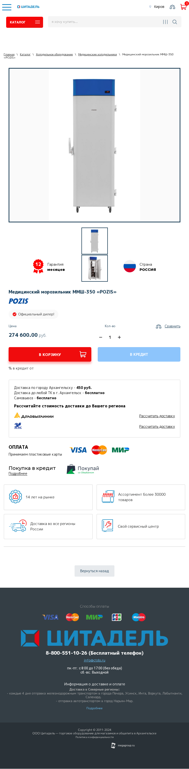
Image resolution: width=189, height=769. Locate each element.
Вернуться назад (94, 571)
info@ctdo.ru (94, 660)
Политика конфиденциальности (95, 737)
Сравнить (172, 326)
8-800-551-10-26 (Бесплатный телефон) (94, 653)
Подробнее (18, 474)
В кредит (139, 354)
